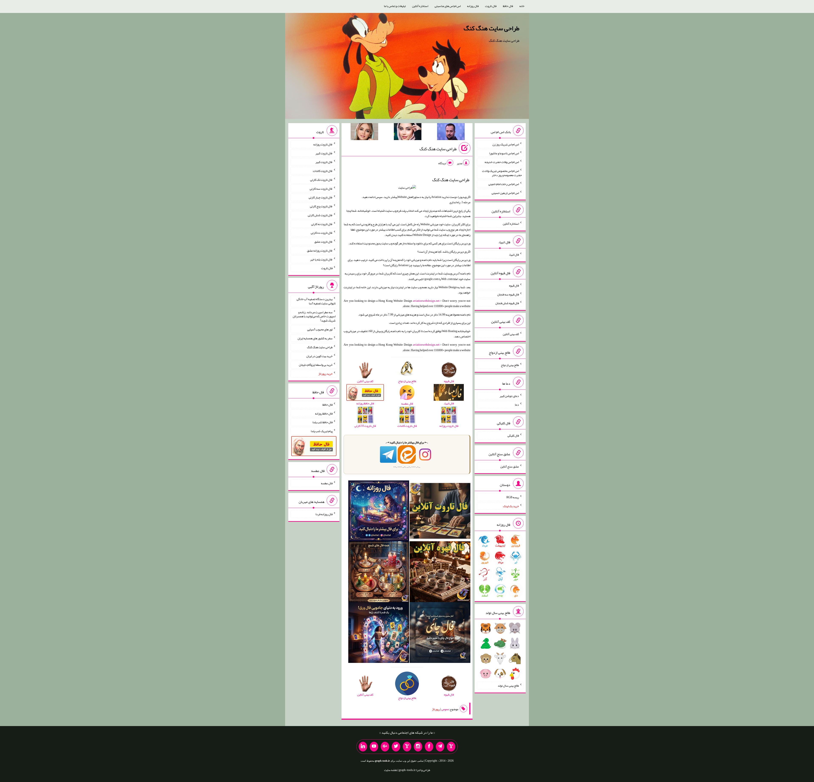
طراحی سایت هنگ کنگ (491, 28)
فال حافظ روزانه (324, 413)
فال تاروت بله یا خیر (321, 259)
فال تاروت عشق (323, 242)
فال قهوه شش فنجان (507, 303)
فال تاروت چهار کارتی (321, 197)
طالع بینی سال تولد (508, 686)
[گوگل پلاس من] (385, 746)
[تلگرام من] (440, 746)
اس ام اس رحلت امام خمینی (503, 184)
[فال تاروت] (440, 512)
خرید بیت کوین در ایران (319, 356)
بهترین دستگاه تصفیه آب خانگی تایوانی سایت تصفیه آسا (316, 301)
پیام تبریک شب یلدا (322, 431)
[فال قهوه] (440, 573)
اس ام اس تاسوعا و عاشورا (504, 153)
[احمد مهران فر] (451, 132)
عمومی (445, 709)
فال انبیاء (514, 254)
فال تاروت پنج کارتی (321, 206)
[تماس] (407, 746)
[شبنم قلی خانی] (364, 132)
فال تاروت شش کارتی (320, 215)
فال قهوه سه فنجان (508, 294)
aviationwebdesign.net (426, 301)
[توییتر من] (396, 746)
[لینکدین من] (363, 746)
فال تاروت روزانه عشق (320, 250)
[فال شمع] (378, 573)
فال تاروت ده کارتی (322, 233)
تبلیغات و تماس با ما (395, 6)
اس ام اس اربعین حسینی (505, 193)
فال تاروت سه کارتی (321, 188)
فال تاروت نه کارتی (322, 224)
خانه (521, 6)
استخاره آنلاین (420, 6)
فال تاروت (490, 6)
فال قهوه (514, 285)
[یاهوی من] (451, 746)
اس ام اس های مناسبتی (448, 6)
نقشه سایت (390, 770)
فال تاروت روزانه (323, 144)
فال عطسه (327, 483)
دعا (517, 405)
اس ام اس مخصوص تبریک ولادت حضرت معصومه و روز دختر (502, 173)
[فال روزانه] (378, 512)
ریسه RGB (512, 497)
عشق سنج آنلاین (509, 466)
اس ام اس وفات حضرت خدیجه (502, 162)
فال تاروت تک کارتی (321, 180)
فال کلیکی (513, 435)
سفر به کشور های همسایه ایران (315, 338)
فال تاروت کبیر (324, 153)
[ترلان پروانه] (407, 132)
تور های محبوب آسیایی (320, 329)
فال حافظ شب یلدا (322, 422)
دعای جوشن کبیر (509, 396)
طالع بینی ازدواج (510, 365)
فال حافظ (508, 6)
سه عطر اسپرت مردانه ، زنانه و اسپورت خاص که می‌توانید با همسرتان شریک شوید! (314, 316)
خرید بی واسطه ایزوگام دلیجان (316, 365)
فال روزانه (473, 6)
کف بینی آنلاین (511, 334)
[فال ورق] (378, 633)
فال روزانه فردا (324, 514)
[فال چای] (440, 633)
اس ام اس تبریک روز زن (505, 144)
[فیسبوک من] (429, 746)
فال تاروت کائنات (323, 171)
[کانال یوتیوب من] (374, 746)
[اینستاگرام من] (418, 746)
